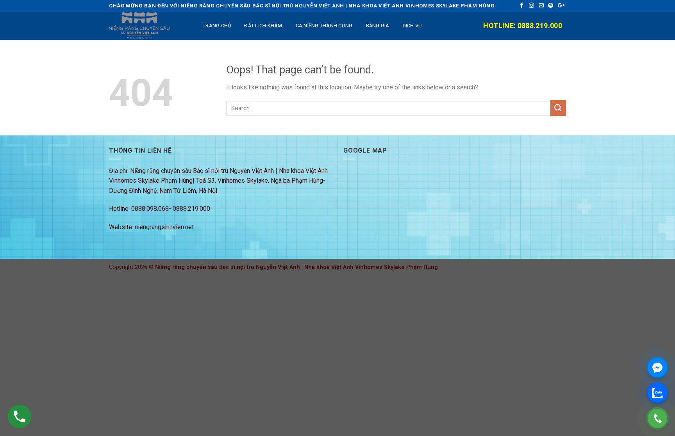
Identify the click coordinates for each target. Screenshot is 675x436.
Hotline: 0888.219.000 (522, 25)
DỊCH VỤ (412, 25)
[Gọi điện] (657, 418)
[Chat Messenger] (657, 367)
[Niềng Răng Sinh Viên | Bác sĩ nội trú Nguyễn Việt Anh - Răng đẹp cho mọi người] (148, 26)
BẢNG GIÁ (377, 25)
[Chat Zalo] (657, 393)
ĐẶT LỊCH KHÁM (263, 25)
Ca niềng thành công (324, 25)
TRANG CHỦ (217, 25)
